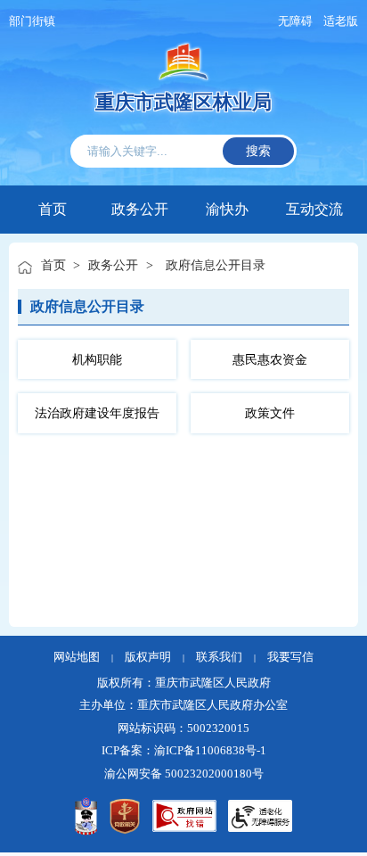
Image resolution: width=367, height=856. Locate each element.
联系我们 (219, 657)
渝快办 (227, 208)
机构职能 (97, 359)
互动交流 (314, 208)
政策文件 (270, 413)
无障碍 (295, 21)
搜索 (258, 151)
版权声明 (148, 657)
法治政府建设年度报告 (97, 413)
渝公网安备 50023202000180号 (184, 774)
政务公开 (139, 208)
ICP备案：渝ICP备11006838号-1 (184, 751)
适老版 (340, 21)
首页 (52, 209)
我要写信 (290, 657)
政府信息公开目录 (215, 265)
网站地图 (76, 657)
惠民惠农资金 (269, 359)
